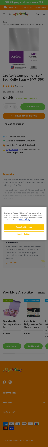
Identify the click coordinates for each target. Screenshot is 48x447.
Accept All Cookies (24, 227)
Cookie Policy (24, 220)
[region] (24, 223)
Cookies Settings (23, 234)
